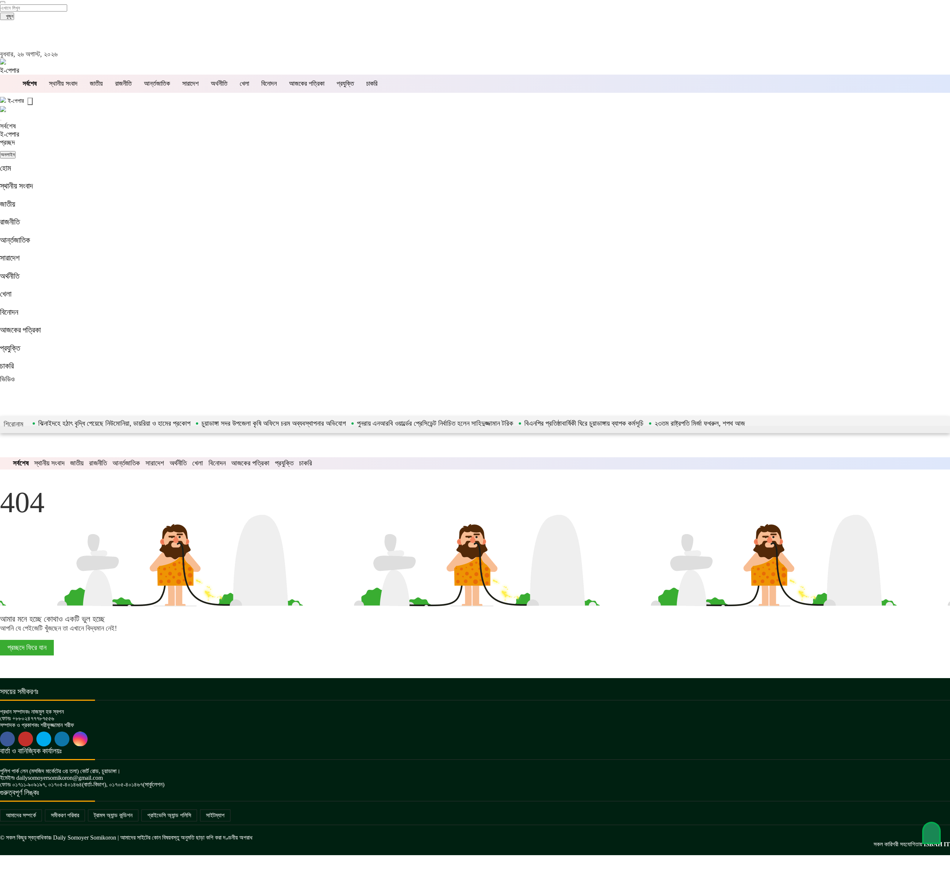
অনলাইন (8, 154)
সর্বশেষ (8, 126)
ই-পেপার (9, 70)
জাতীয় (96, 83)
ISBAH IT (937, 844)
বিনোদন (269, 83)
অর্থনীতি (219, 83)
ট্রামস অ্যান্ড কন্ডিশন (113, 815)
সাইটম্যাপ (215, 815)
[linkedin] (62, 739)
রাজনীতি (123, 83)
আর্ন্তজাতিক (157, 83)
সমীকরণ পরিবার (65, 815)
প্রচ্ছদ (7, 142)
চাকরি (371, 83)
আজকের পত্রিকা (306, 83)
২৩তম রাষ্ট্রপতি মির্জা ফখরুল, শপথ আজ (700, 423)
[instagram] (80, 739)
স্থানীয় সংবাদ (63, 83)
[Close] (0, 120)
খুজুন (8, 16)
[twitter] (25, 739)
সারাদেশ (190, 83)
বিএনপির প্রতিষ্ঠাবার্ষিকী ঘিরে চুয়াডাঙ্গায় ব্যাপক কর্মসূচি (583, 423)
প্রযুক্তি (345, 83)
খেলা (244, 83)
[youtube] (43, 739)
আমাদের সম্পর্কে (21, 815)
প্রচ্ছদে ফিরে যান (26, 647)
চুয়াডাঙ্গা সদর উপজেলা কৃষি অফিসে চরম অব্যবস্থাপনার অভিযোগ (274, 423)
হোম (5, 168)
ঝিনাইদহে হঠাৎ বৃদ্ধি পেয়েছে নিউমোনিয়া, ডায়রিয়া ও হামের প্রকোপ (114, 423)
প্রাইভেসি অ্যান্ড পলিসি (169, 815)
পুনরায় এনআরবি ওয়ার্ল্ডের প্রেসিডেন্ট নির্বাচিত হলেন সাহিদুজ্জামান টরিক (435, 423)
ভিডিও (7, 379)
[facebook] (7, 739)
